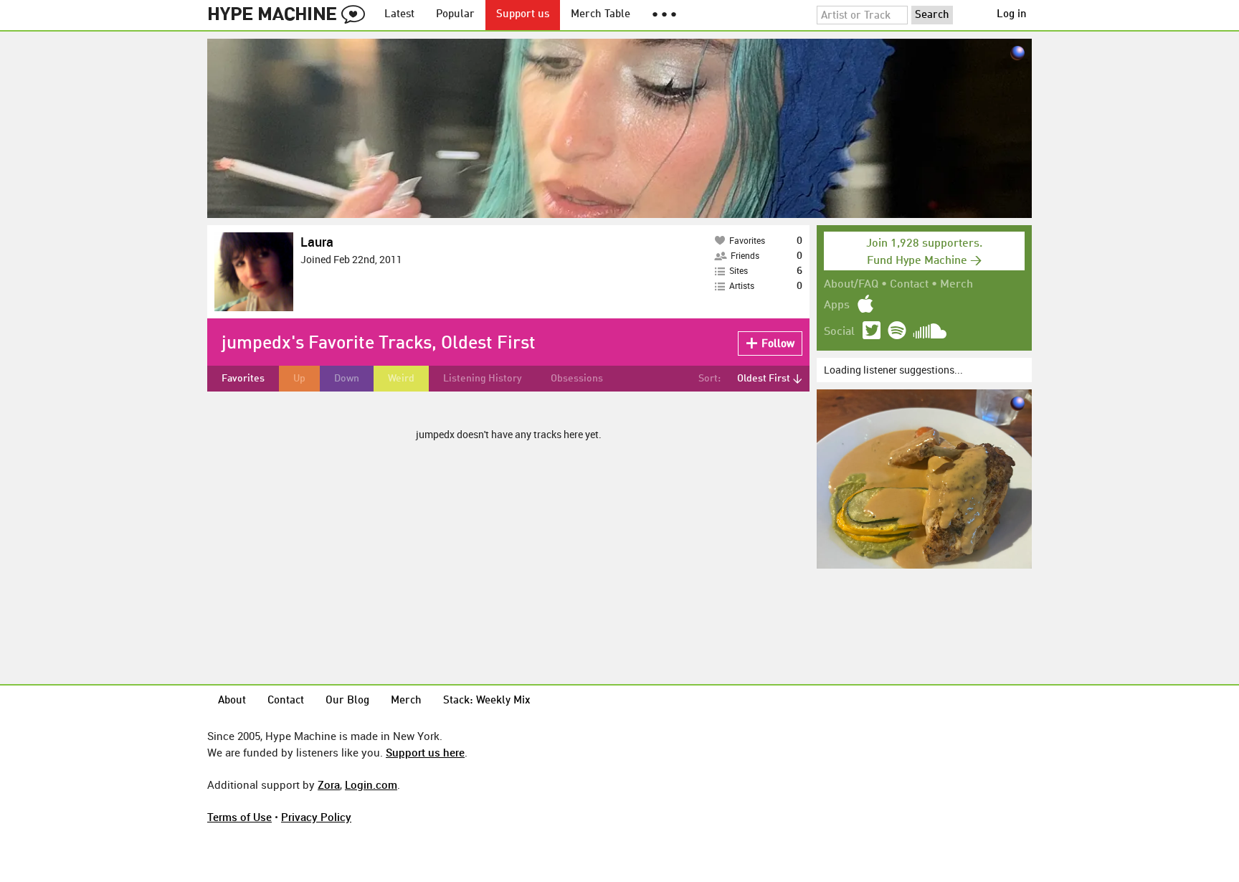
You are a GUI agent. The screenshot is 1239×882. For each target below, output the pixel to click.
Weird (401, 379)
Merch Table (600, 14)
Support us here (425, 752)
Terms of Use (239, 817)
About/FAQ (851, 284)
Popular (455, 14)
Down (346, 379)
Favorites (243, 379)
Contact (909, 284)
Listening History (482, 379)
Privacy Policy (316, 817)
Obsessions (577, 379)
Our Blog (347, 701)
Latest (399, 14)
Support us (522, 14)
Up (299, 379)
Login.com (371, 784)
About (232, 701)
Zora (329, 784)
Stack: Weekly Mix (487, 701)
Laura (316, 241)
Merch (956, 284)
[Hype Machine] (290, 15)
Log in (1012, 14)
